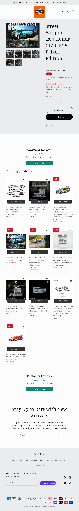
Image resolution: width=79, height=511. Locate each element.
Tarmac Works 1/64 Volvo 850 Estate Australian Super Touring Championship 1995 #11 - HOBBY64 (38, 262)
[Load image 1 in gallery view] (10, 54)
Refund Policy (31, 460)
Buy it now (59, 117)
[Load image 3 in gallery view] (27, 54)
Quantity (49, 96)
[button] (5, 11)
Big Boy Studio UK (35, 506)
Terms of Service (46, 460)
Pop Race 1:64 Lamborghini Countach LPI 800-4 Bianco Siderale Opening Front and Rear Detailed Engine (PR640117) (63, 311)
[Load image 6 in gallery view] (18, 62)
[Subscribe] (59, 435)
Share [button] (51, 125)
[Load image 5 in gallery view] (10, 62)
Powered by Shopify (48, 506)
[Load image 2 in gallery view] (18, 54)
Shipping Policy (17, 460)
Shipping (59, 77)
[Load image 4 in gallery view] (36, 54)
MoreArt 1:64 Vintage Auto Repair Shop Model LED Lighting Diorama (16, 308)
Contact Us (39, 466)
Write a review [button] (39, 163)
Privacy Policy (60, 460)
